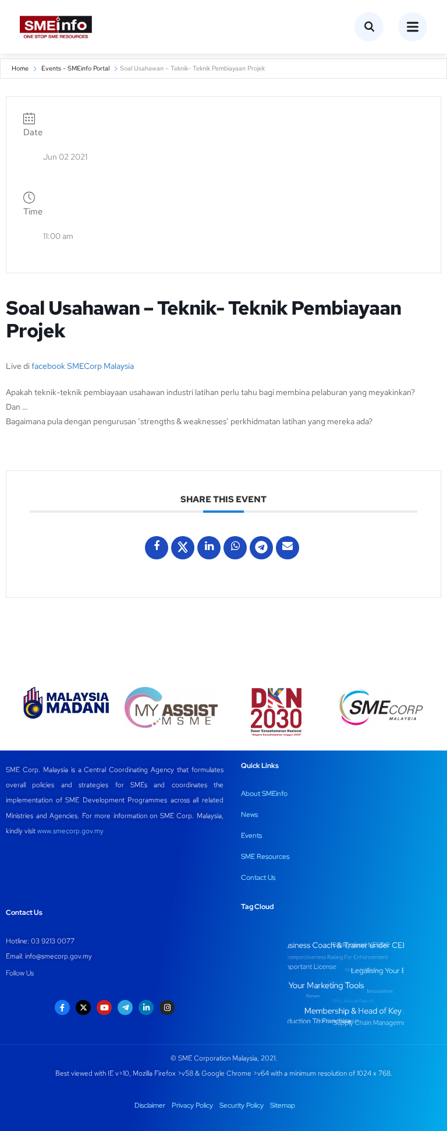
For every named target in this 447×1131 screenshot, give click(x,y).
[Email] (287, 547)
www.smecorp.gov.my (70, 831)
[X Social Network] (182, 547)
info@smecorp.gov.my (58, 956)
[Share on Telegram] (261, 547)
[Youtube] (104, 1007)
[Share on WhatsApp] (235, 547)
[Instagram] (167, 1007)
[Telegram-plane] (125, 1007)
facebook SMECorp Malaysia (82, 366)
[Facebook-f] (62, 1007)
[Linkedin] (209, 547)
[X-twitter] (83, 1007)
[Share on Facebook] (156, 547)
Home (20, 68)
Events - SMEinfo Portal (75, 68)
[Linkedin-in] (146, 1007)
